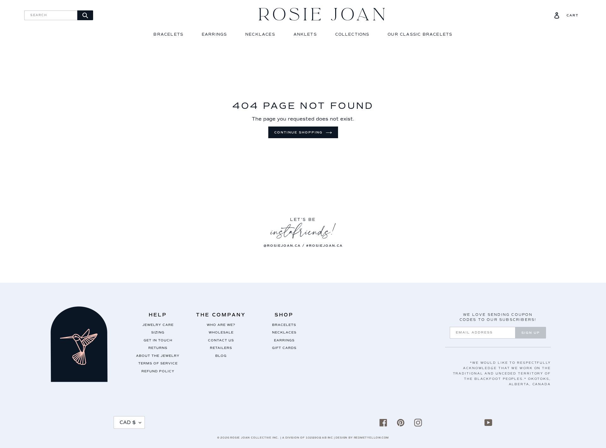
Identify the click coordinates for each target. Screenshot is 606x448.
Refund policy (158, 371)
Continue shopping (298, 132)
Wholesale (221, 332)
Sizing (157, 332)
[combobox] (50, 15)
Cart (573, 15)
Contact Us (221, 340)
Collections (352, 34)
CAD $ (128, 422)
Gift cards (284, 348)
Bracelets (168, 34)
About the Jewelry (158, 356)
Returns (157, 348)
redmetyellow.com (371, 437)
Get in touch (158, 340)
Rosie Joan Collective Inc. (254, 437)
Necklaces (260, 34)
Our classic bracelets (420, 34)
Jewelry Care (158, 325)
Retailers (221, 348)
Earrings (214, 34)
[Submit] (85, 15)
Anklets (305, 34)
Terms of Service (158, 363)
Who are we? (221, 325)
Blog (221, 356)
